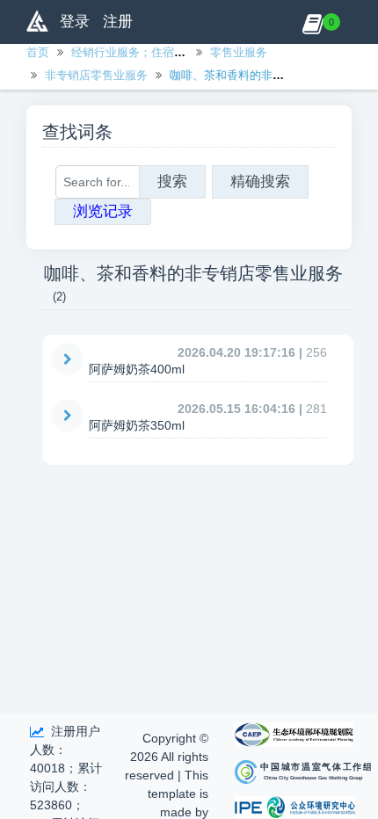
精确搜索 (260, 181)
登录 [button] (75, 21)
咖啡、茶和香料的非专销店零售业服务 (267, 75)
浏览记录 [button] (103, 211)
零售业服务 (238, 52)
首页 (37, 52)
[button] (312, 22)
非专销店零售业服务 (96, 75)
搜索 (172, 181)
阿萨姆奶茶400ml (137, 369)
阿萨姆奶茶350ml (137, 425)
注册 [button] (118, 21)
